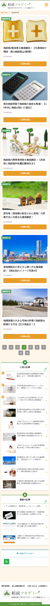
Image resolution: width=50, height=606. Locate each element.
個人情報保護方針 (18, 586)
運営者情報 (5, 586)
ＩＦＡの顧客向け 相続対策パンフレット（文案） (23, 506)
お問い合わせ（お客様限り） (38, 586)
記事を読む (26, 64)
